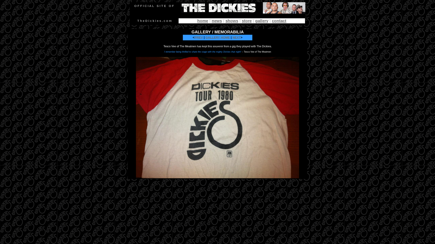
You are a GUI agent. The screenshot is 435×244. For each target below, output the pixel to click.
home (202, 20)
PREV (199, 37)
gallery (261, 20)
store (247, 20)
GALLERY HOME (217, 37)
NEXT (236, 37)
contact (279, 20)
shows (231, 20)
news (217, 20)
